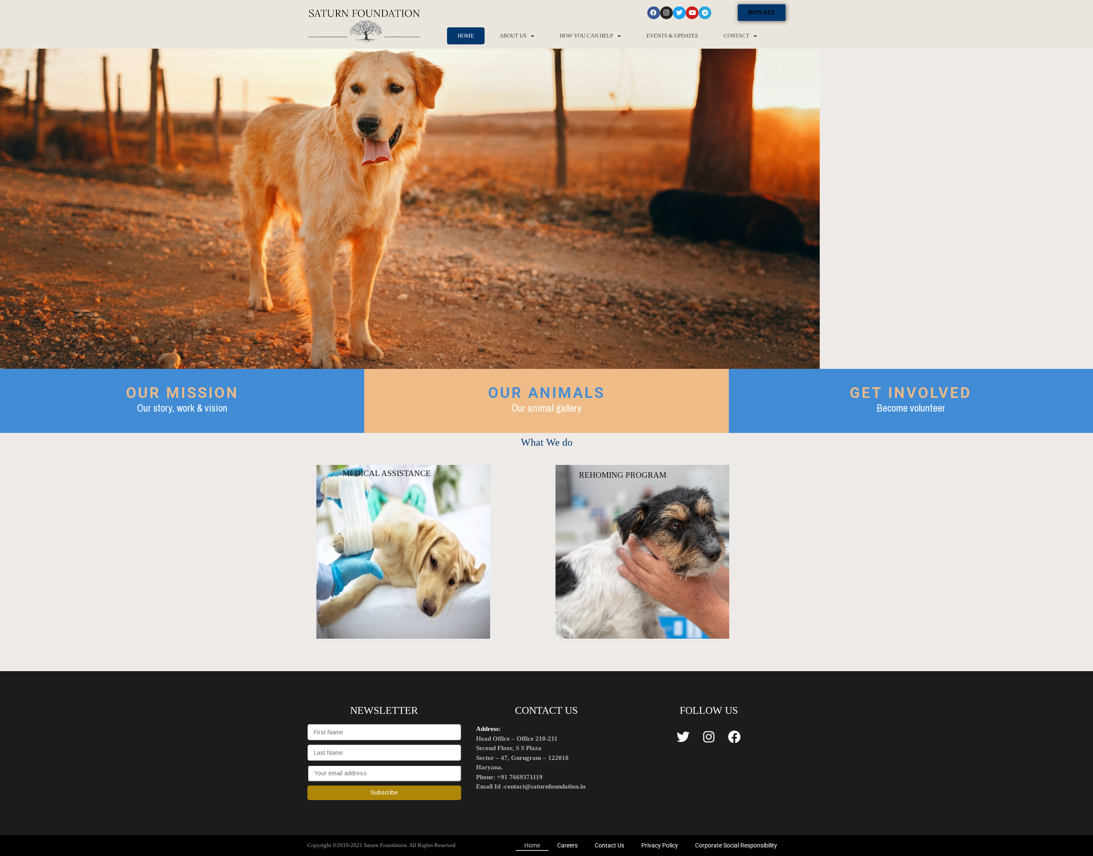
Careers (567, 845)
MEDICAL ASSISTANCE (386, 473)
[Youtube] (692, 12)
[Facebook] (653, 12)
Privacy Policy (659, 845)
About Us (513, 35)
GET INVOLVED (911, 393)
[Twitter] (679, 12)
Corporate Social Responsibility (736, 845)
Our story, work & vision (182, 408)
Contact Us (609, 845)
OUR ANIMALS (546, 393)
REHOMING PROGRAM (622, 474)
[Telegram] (704, 12)
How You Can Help (586, 35)
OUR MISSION (182, 393)
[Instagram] (666, 12)
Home (466, 35)
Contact (736, 35)
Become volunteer (911, 408)
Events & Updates (672, 35)
